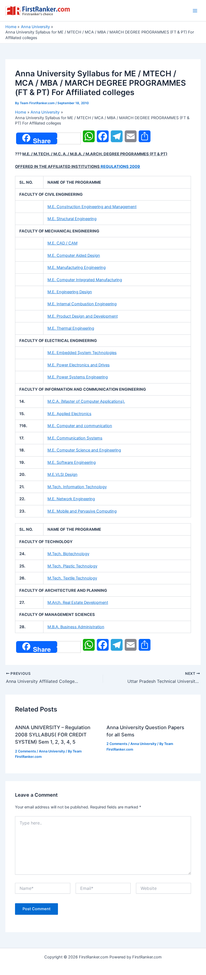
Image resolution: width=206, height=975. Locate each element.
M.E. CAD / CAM (62, 243)
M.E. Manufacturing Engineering (76, 267)
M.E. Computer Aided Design (73, 255)
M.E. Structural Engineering (72, 218)
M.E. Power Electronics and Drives (78, 365)
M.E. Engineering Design (69, 291)
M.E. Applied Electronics (69, 413)
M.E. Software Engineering (71, 462)
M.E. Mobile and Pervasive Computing (82, 511)
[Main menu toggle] (195, 10)
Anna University (52, 751)
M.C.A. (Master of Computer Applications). (86, 401)
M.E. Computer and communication (79, 425)
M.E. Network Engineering (71, 498)
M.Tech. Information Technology (77, 486)
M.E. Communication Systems (74, 438)
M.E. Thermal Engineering (70, 328)
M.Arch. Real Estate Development (77, 602)
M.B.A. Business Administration (75, 626)
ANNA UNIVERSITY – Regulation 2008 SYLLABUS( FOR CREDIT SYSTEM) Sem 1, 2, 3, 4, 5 (52, 734)
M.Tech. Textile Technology (72, 578)
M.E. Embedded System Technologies (82, 352)
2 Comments (25, 751)
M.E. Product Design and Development (82, 316)
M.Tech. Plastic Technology (72, 566)
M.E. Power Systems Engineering (77, 377)
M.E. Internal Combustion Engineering (82, 304)
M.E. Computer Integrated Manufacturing (84, 279)
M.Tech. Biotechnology (68, 553)
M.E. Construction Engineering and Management (92, 206)
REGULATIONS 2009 (120, 166)
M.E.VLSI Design (62, 474)
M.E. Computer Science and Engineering (84, 450)
